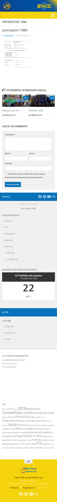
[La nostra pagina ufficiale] (40, 196)
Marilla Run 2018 (35, 110)
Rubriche (8, 246)
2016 (10, 409)
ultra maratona (37, 447)
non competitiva (14, 433)
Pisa (22, 432)
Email (32, 153)
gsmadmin (8, 36)
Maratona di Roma (33, 425)
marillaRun (6, 429)
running (16, 436)
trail (45, 443)
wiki (52, 447)
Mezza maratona (26, 428)
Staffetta (36, 439)
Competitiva (12, 412)
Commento (10, 134)
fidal (44, 421)
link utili (48, 421)
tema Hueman (41, 488)
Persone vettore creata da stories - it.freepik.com (28, 484)
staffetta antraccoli (48, 440)
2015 (4, 409)
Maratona (22, 425)
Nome (8, 153)
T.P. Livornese (28, 443)
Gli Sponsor (9, 326)
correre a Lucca (34, 412)
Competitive (10, 234)
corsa (50, 413)
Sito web (8, 163)
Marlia (13, 429)
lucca (12, 424)
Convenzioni (10, 333)
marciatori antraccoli (47, 425)
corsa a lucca (23, 416)
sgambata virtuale (25, 440)
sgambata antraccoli (10, 440)
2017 (15, 409)
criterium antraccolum (28, 420)
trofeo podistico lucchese (20, 448)
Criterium (9, 221)
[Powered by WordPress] (20, 488)
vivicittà (47, 448)
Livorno (5, 425)
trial (48, 444)
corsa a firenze (7, 417)
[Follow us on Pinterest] (44, 196)
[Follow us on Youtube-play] (48, 196)
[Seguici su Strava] (53, 196)
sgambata (48, 436)
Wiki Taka (11, 253)
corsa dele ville (39, 417)
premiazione (31, 432)
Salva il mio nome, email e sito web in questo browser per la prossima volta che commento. (25, 176)
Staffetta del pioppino (10, 444)
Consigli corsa (12, 259)
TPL (6, 227)
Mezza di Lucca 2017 (11, 110)
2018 (22, 408)
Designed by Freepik (28, 480)
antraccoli (33, 409)
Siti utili (8, 339)
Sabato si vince (33, 436)
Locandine (9, 240)
